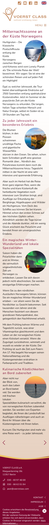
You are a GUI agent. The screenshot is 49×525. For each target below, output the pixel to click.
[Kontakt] (22, 3)
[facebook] (30, 3)
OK (44, 511)
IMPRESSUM (37, 502)
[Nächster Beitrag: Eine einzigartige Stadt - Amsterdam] (45, 443)
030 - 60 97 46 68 (16, 480)
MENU (39, 25)
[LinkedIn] (36, 3)
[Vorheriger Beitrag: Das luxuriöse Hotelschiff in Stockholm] (4, 443)
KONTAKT (38, 497)
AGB (41, 506)
